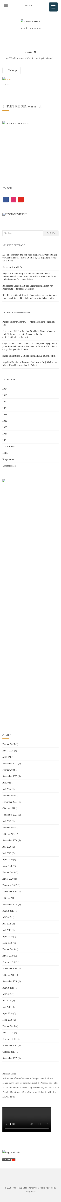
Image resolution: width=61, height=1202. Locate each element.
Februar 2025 (8, 744)
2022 (4, 421)
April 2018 (7, 1013)
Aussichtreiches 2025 (12, 267)
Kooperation (8, 459)
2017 (4, 389)
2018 (4, 395)
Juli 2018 (6, 994)
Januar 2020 (8, 879)
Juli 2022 (6, 783)
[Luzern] (7, 79)
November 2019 (9, 891)
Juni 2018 (6, 1000)
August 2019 (8, 911)
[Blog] (11, 1152)
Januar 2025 (8, 750)
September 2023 (9, 763)
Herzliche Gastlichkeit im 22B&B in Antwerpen (33, 356)
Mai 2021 (6, 821)
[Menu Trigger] (53, 7)
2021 (4, 414)
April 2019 (7, 936)
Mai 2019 (6, 930)
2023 (4, 427)
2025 (4, 440)
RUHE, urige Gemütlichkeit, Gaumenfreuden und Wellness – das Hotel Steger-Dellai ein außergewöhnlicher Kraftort (28, 334)
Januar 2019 (8, 956)
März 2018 (7, 1020)
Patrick (5, 322)
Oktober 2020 (8, 834)
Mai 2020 (6, 853)
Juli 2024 (6, 757)
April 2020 (7, 859)
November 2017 (9, 1045)
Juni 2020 (6, 847)
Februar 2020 (8, 872)
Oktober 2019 (8, 898)
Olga (4, 343)
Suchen (51, 233)
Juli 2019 (6, 917)
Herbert (5, 331)
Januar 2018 (8, 1032)
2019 (4, 401)
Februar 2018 (8, 1026)
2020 (4, 408)
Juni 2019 (6, 923)
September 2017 (9, 1058)
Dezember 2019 (9, 885)
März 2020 (7, 866)
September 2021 (9, 815)
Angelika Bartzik (46, 58)
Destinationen (8, 446)
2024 (4, 433)
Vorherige (12, 70)
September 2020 (9, 840)
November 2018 (9, 968)
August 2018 (8, 988)
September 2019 (9, 904)
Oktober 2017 (8, 1052)
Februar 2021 (8, 827)
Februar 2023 (8, 770)
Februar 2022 (8, 795)
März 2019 (7, 943)
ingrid (5, 356)
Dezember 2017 (9, 1039)
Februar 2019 (8, 949)
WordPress (30, 1192)
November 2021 (9, 802)
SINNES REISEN (18, 214)
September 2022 (9, 776)
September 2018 (9, 981)
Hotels (5, 453)
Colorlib (41, 1188)
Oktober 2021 (8, 808)
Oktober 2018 (8, 975)
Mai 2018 (6, 1007)
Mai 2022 (6, 789)
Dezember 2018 (9, 962)
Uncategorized (9, 466)
